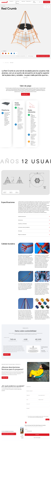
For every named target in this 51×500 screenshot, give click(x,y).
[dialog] (25, 250)
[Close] (48, 422)
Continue (37, 434)
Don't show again (37, 437)
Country (26, 429)
